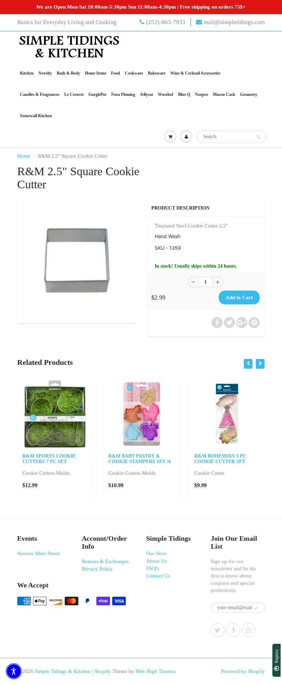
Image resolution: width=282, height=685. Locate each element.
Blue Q (184, 94)
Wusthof (165, 94)
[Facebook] (233, 630)
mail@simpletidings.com (234, 22)
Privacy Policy (97, 569)
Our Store (156, 553)
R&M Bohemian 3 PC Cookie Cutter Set (220, 458)
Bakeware (156, 73)
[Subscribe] (256, 608)
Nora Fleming (123, 94)
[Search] (258, 137)
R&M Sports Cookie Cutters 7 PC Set (49, 458)
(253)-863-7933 (165, 22)
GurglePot (97, 94)
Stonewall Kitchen (36, 115)
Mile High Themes (155, 671)
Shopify (102, 671)
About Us (156, 561)
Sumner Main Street (38, 553)
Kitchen (27, 73)
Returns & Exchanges (105, 561)
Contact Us (158, 576)
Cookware (134, 73)
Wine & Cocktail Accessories (195, 73)
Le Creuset (74, 94)
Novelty (45, 73)
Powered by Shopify (243, 671)
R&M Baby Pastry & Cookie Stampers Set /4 (139, 458)
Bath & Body (68, 73)
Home (23, 156)
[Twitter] (218, 630)
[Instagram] (249, 630)
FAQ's (152, 568)
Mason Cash (224, 94)
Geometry (248, 94)
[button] (14, 671)
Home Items (95, 73)
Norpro (201, 94)
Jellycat (146, 94)
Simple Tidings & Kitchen (62, 671)
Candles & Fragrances (39, 94)
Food (115, 73)
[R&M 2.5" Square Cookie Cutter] (76, 260)
